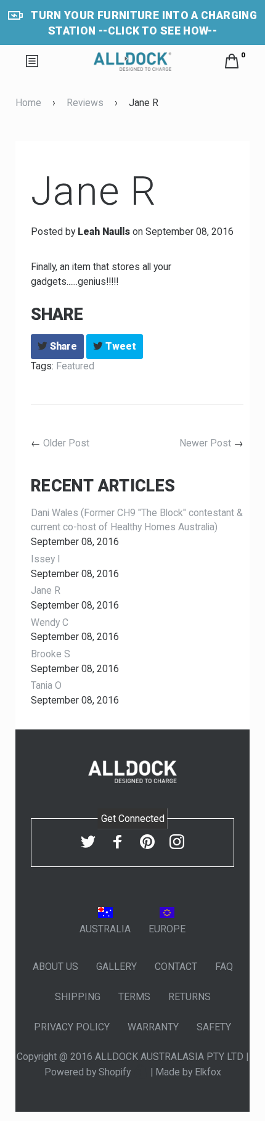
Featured (75, 366)
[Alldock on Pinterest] (147, 841)
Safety (214, 1027)
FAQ (224, 966)
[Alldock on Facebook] (117, 841)
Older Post (66, 443)
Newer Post (205, 443)
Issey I (45, 559)
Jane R (45, 590)
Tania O (46, 685)
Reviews (85, 103)
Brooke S (50, 654)
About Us (55, 966)
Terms (134, 997)
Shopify (116, 1072)
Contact (176, 966)
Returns (189, 997)
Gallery (116, 966)
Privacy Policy (72, 1027)
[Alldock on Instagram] (176, 841)
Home (28, 103)
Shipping (77, 997)
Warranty (153, 1027)
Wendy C (49, 622)
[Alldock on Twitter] (88, 841)
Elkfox (208, 1072)
